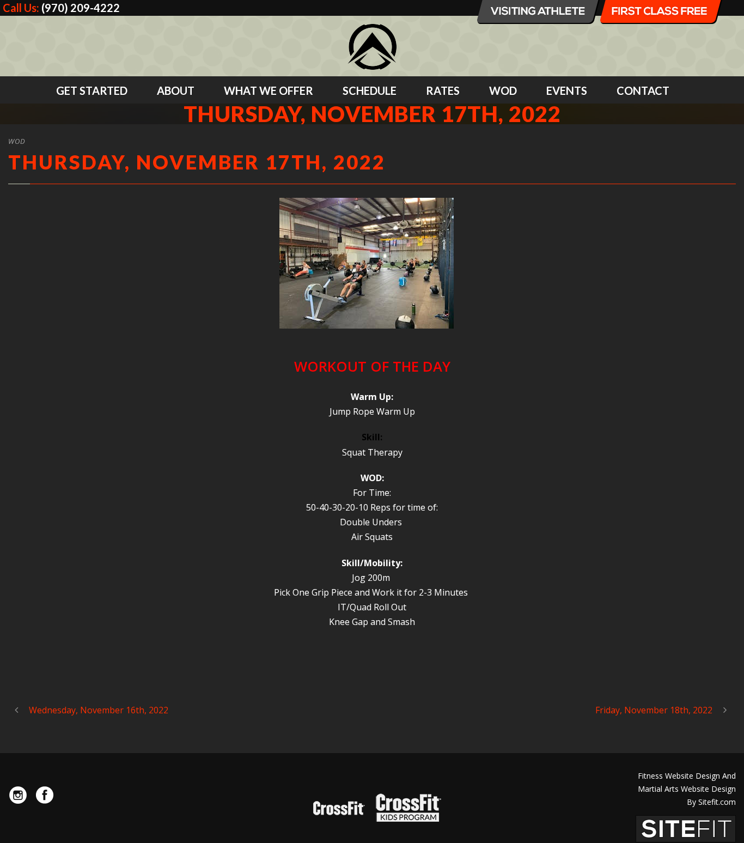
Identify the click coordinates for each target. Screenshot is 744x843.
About (175, 90)
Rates (443, 90)
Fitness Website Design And (687, 776)
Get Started (91, 90)
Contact (643, 90)
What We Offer (268, 90)
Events (566, 90)
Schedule (370, 90)
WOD (503, 90)
